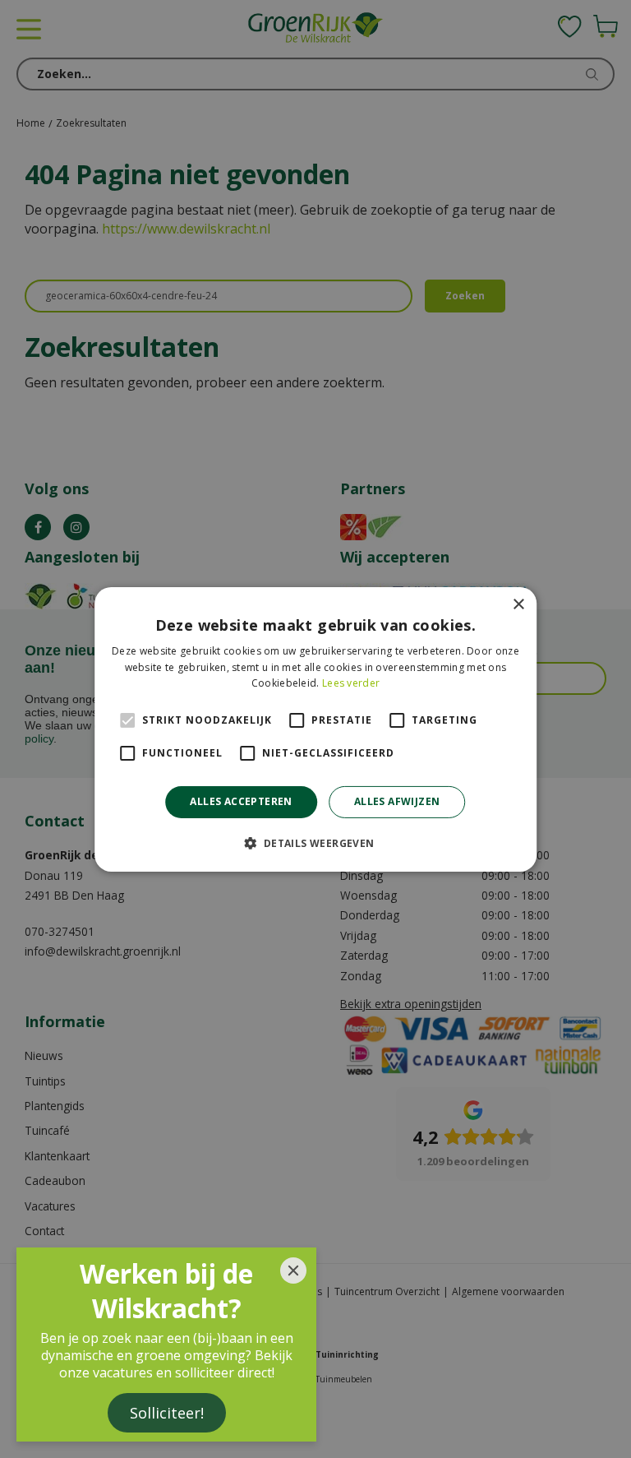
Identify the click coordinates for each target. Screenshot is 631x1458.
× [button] (518, 604)
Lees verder (351, 683)
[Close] (293, 1270)
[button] (315, 843)
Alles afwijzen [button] (397, 801)
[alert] (315, 729)
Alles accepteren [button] (241, 801)
